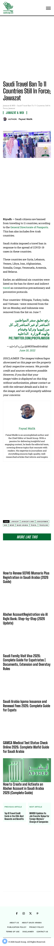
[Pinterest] (29, 125)
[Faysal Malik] (5, 119)
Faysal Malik (25, 119)
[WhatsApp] (36, 125)
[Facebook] (15, 125)
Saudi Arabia (22, 525)
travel (6, 288)
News (12, 525)
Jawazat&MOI (42, 521)
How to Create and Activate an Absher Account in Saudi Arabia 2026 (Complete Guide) (23, 788)
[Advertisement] (27, 49)
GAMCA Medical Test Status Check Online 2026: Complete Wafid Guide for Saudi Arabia (26, 747)
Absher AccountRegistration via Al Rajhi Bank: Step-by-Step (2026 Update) (25, 618)
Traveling (43, 525)
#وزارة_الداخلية (29, 334)
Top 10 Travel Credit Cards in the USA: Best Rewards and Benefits (14, 816)
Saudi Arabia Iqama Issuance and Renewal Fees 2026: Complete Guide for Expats (26, 705)
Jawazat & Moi (27, 521)
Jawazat (15, 521)
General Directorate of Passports (29, 227)
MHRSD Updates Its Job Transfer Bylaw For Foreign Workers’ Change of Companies (39, 817)
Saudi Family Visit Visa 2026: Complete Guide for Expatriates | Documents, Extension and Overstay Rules (26, 662)
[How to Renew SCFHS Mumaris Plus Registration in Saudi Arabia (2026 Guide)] (27, 559)
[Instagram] (23, 913)
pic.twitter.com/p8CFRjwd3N (29, 338)
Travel (34, 525)
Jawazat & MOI (9, 105)
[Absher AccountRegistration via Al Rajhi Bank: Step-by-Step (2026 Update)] (27, 600)
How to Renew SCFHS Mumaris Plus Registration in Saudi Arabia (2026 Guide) (26, 577)
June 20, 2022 (27, 350)
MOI (5, 525)
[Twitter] (22, 125)
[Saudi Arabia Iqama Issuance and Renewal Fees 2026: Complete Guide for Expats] (27, 687)
